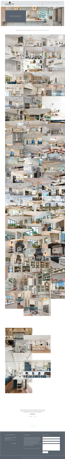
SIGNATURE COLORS (38, 30)
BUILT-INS (25, 30)
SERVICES (31, 448)
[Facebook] (12, 443)
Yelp (35, 416)
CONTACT (39, 448)
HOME (24, 448)
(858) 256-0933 (9, 438)
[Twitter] (15, 443)
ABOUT (34, 448)
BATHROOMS (21, 30)
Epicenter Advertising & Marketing (39, 457)
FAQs (36, 448)
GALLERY (27, 448)
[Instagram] (13, 443)
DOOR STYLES (32, 30)
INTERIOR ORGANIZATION (45, 30)
